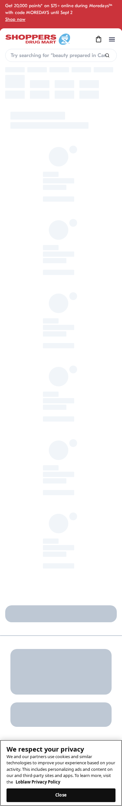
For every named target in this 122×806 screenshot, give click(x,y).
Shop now (15, 19)
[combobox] (61, 55)
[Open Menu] (112, 39)
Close (61, 795)
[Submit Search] (107, 55)
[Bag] (98, 39)
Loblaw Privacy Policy (38, 782)
